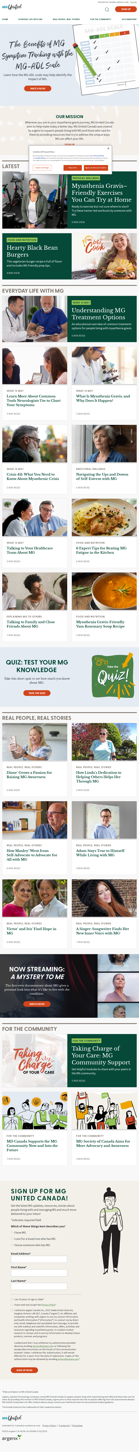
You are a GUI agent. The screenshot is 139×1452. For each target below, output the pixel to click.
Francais (133, 2)
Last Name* (18, 1281)
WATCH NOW (37, 88)
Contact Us (64, 1425)
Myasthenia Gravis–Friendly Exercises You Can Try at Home (102, 193)
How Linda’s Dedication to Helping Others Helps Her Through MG (98, 777)
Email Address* (21, 1253)
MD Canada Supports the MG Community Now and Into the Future (32, 1145)
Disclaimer (77, 1425)
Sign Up (126, 9)
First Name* (19, 1267)
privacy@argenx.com (43, 1346)
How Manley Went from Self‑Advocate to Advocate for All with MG (32, 855)
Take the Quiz (37, 693)
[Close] (108, 148)
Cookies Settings (42, 168)
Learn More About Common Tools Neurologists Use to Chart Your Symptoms (34, 400)
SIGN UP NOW (24, 1370)
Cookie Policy (40, 158)
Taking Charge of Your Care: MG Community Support (101, 1055)
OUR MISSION (69, 116)
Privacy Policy (48, 1304)
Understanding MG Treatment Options (98, 314)
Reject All (73, 168)
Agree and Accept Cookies (96, 168)
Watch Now (37, 1004)
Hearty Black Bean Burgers (32, 251)
